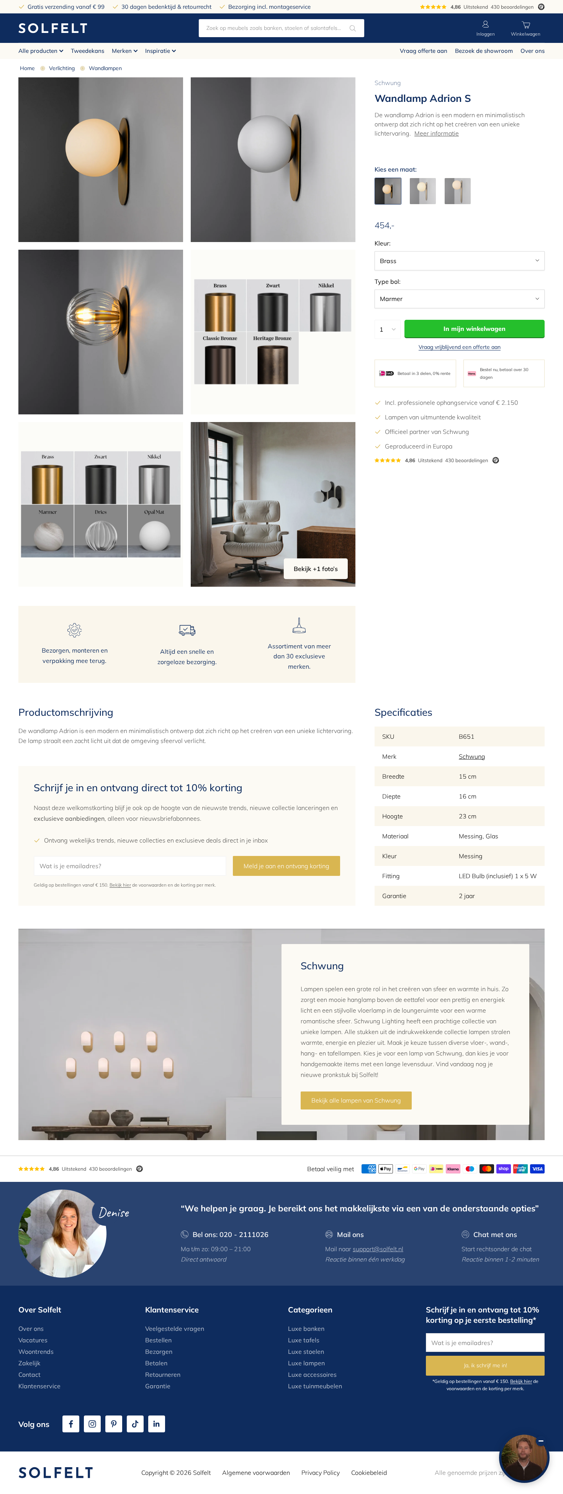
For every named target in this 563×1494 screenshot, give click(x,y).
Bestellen (158, 1340)
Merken (122, 51)
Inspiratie (157, 51)
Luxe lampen (306, 1363)
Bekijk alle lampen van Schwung (356, 1100)
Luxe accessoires (312, 1374)
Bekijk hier (120, 885)
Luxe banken (306, 1328)
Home (27, 68)
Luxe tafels (303, 1340)
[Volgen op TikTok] (135, 1424)
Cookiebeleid (369, 1472)
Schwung (388, 83)
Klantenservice (39, 1386)
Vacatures (32, 1340)
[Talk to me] (524, 1457)
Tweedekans (87, 51)
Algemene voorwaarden (256, 1472)
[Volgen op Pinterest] (113, 1424)
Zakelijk (29, 1363)
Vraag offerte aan (423, 51)
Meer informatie (436, 133)
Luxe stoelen (306, 1351)
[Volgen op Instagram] (92, 1424)
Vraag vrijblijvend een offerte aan (460, 347)
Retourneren (162, 1374)
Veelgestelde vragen (174, 1328)
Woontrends (36, 1351)
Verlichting (62, 68)
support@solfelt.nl (378, 1249)
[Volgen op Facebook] (70, 1424)
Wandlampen (105, 68)
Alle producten (37, 51)
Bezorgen (158, 1351)
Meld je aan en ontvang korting (286, 866)
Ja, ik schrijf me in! (485, 1365)
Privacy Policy (320, 1472)
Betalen (156, 1363)
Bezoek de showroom (484, 51)
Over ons (532, 51)
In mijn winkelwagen (475, 328)
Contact (29, 1374)
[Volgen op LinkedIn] (156, 1424)
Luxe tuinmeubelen (315, 1386)
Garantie (157, 1386)
